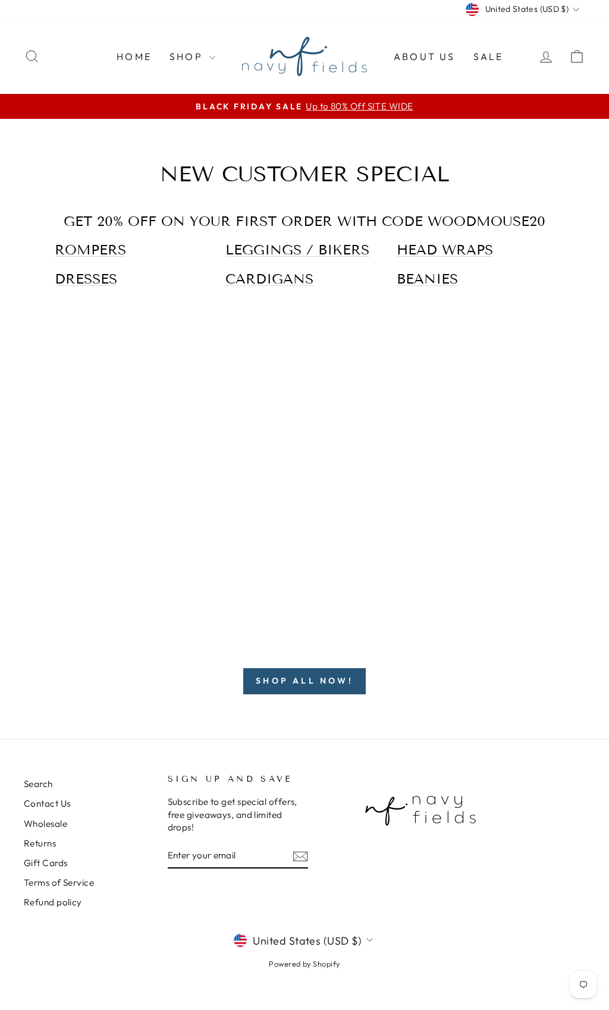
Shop (187, 56)
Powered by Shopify (304, 963)
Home (134, 56)
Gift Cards (46, 863)
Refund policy (53, 902)
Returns (40, 843)
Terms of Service (59, 882)
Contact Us (47, 803)
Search (38, 783)
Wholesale (45, 823)
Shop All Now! (304, 680)
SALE (488, 56)
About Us (425, 56)
